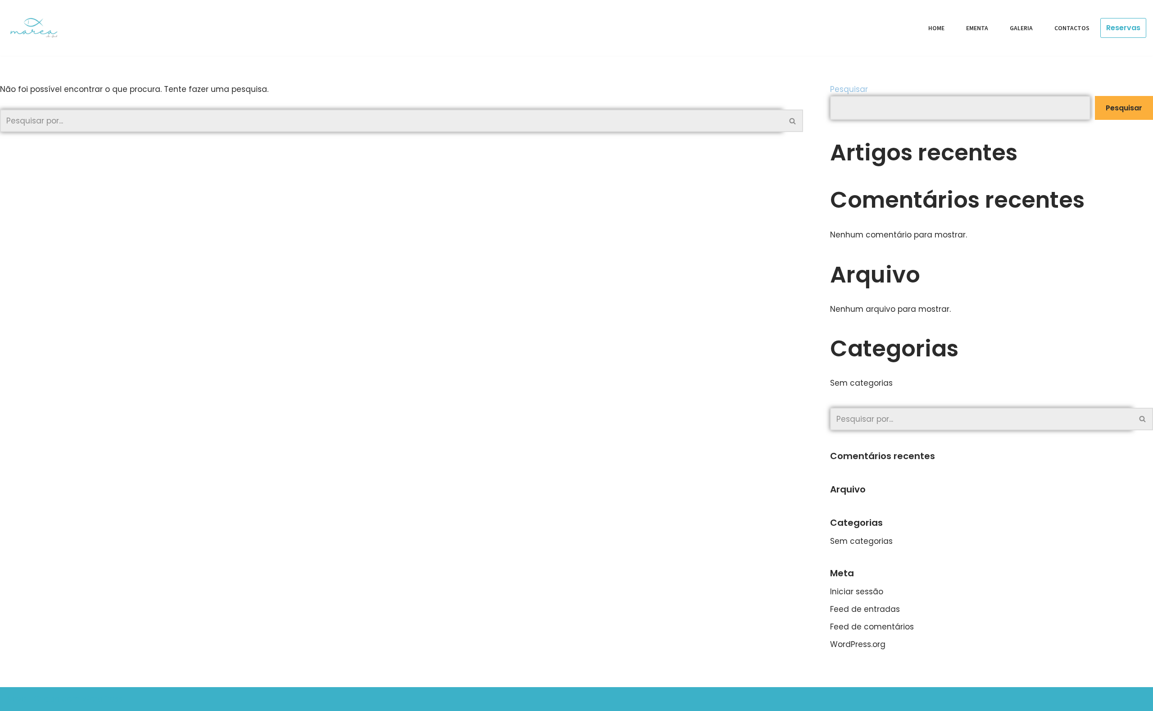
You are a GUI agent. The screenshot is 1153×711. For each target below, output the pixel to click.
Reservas (1123, 28)
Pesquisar (849, 89)
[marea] (37, 28)
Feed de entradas (865, 609)
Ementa (977, 28)
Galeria (1021, 28)
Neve (17, 698)
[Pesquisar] (793, 120)
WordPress (102, 698)
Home (936, 28)
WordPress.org (857, 644)
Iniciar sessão (856, 591)
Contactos (1071, 28)
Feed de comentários (872, 626)
